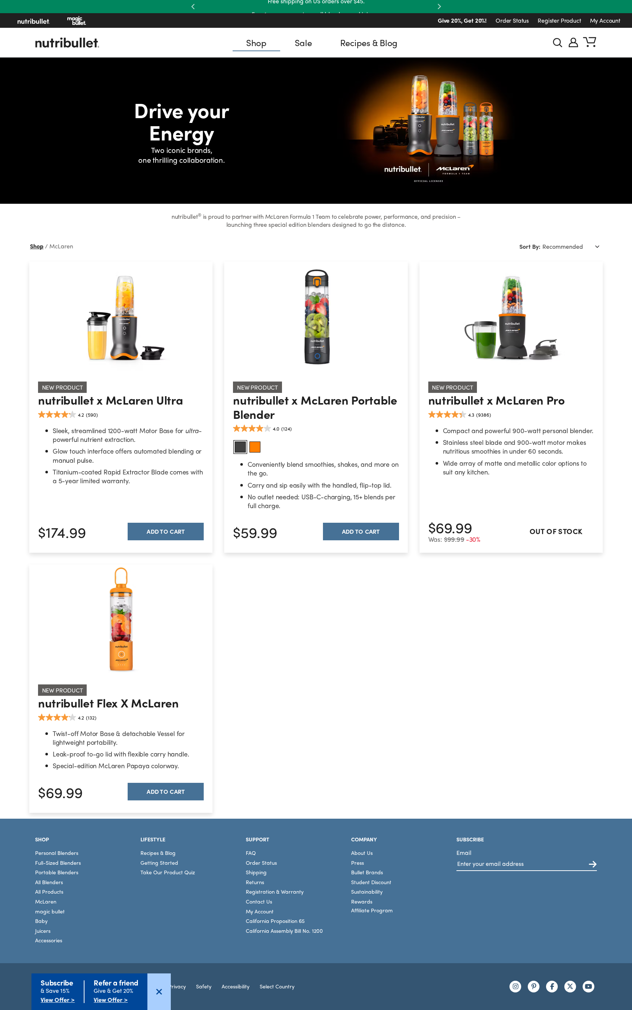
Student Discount (371, 882)
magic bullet (50, 911)
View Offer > (58, 999)
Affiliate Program (372, 910)
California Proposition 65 (275, 920)
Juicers (42, 930)
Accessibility (235, 986)
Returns (255, 882)
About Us (362, 852)
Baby (41, 920)
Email (463, 852)
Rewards (361, 901)
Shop (256, 42)
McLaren (45, 901)
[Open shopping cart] (589, 42)
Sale (303, 42)
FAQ (251, 852)
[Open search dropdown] (557, 42)
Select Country (277, 986)
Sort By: (530, 246)
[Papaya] (254, 447)
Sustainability (367, 891)
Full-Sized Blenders (58, 862)
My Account (605, 20)
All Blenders (49, 882)
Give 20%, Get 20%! (462, 20)
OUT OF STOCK (556, 531)
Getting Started (159, 862)
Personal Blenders (56, 852)
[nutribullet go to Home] (34, 20)
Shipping (256, 872)
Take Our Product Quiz (167, 872)
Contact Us (259, 901)
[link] (120, 317)
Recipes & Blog (369, 42)
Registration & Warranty (275, 891)
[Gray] (240, 447)
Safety (203, 986)
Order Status (512, 20)
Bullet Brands (367, 872)
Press (357, 862)
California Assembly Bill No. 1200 (284, 930)
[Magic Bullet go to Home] (76, 20)
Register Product (559, 20)
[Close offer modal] (159, 991)
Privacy (177, 986)
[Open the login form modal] (573, 42)
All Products (49, 891)
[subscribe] (592, 864)
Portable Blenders (56, 872)
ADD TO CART (361, 531)
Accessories (48, 940)
